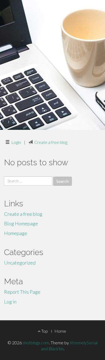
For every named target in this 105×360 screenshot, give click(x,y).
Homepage (15, 233)
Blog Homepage (21, 223)
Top (44, 330)
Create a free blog (50, 142)
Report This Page (22, 292)
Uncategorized (20, 263)
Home (60, 330)
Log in (10, 302)
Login (16, 142)
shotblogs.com (36, 342)
